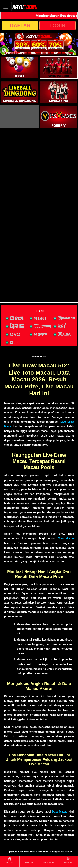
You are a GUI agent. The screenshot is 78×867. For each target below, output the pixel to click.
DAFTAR (20, 25)
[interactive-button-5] (19, 116)
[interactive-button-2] (59, 67)
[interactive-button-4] (59, 92)
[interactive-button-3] (19, 92)
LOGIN (57, 25)
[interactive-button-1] (19, 67)
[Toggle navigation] (6, 7)
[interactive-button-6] (59, 116)
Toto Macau (66, 538)
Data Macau (59, 811)
